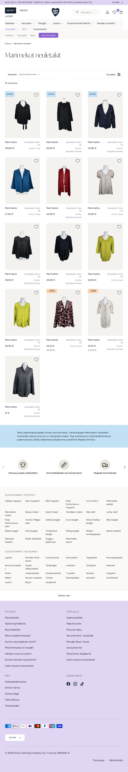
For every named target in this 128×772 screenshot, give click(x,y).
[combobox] (86, 12)
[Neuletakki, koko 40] (63, 180)
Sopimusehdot (74, 617)
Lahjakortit (51, 582)
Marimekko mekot (10, 514)
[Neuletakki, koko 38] (22, 180)
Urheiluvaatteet (53, 573)
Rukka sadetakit (33, 538)
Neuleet (90, 573)
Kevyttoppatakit (114, 557)
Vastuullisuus (12, 699)
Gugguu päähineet (51, 540)
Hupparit (110, 573)
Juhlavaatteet (32, 573)
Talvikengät (51, 565)
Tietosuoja (98, 760)
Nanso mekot (31, 512)
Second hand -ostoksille (79, 635)
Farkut (8, 573)
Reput (28, 582)
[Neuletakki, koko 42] (105, 114)
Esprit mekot (52, 512)
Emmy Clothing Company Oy (29, 753)
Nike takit (90, 512)
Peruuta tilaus (74, 629)
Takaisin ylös (64, 595)
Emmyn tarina (12, 687)
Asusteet (90, 577)
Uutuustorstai (52, 557)
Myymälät (22, 35)
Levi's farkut (92, 500)
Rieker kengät (11, 530)
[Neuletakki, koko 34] (105, 180)
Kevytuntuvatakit (13, 567)
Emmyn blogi (12, 693)
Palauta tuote (73, 623)
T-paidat (70, 573)
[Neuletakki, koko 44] (22, 114)
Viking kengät (72, 530)
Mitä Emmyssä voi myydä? (19, 647)
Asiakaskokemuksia (15, 681)
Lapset (9, 16)
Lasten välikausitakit (31, 567)
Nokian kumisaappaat (93, 532)
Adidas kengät (53, 519)
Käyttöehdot (116, 760)
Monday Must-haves (32, 559)
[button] (121, 12)
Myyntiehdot (12, 617)
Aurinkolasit (112, 577)
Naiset (11, 10)
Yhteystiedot (12, 705)
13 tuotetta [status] (11, 83)
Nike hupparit (52, 500)
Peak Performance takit (11, 523)
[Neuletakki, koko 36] (63, 114)
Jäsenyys (9, 35)
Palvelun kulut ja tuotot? (18, 653)
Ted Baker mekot (74, 512)
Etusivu (8, 43)
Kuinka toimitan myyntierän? (21, 659)
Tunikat (49, 577)
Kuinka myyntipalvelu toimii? (20, 641)
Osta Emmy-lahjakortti (78, 653)
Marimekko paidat (111, 502)
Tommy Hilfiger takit (32, 521)
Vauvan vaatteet (33, 577)
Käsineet (110, 565)
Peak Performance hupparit (72, 504)
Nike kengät (112, 519)
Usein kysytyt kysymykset (19, 665)
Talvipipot (91, 565)
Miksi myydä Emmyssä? (18, 635)
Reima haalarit (113, 530)
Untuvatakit (71, 557)
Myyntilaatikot (12, 629)
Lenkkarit (70, 565)
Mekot (8, 577)
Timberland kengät (51, 532)
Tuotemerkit (40, 29)
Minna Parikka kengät (93, 521)
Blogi (32, 35)
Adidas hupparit (13, 500)
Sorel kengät (31, 530)
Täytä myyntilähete (15, 623)
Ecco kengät (72, 519)
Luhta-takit (112, 512)
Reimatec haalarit (9, 540)
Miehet (24, 10)
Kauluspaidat (72, 577)
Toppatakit (91, 557)
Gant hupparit (32, 500)
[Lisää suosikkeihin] (36, 95)
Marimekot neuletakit (22, 43)
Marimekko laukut (71, 540)
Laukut (8, 582)
